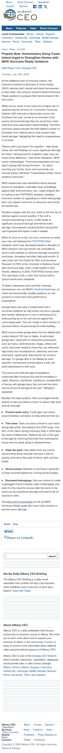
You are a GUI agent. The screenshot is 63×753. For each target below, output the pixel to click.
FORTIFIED (38, 241)
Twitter (27, 739)
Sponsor (23, 6)
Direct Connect (25, 2)
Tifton (38, 41)
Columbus (7, 37)
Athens (30, 34)
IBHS (5, 88)
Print (15, 524)
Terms (5, 748)
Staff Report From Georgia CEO (19, 68)
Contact (10, 6)
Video (33, 28)
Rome (16, 41)
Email (7, 524)
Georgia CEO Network (44, 655)
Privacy (16, 748)
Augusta (50, 34)
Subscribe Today (21, 590)
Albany (7, 667)
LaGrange (34, 37)
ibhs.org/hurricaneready (20, 501)
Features (21, 28)
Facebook (39, 739)
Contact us (50, 642)
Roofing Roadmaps (45, 289)
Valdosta (47, 41)
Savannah (27, 41)
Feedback (29, 734)
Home (4, 49)
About (9, 2)
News (9, 28)
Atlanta (40, 34)
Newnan (6, 41)
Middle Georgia (50, 37)
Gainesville (21, 37)
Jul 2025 (21, 49)
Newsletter (43, 2)
